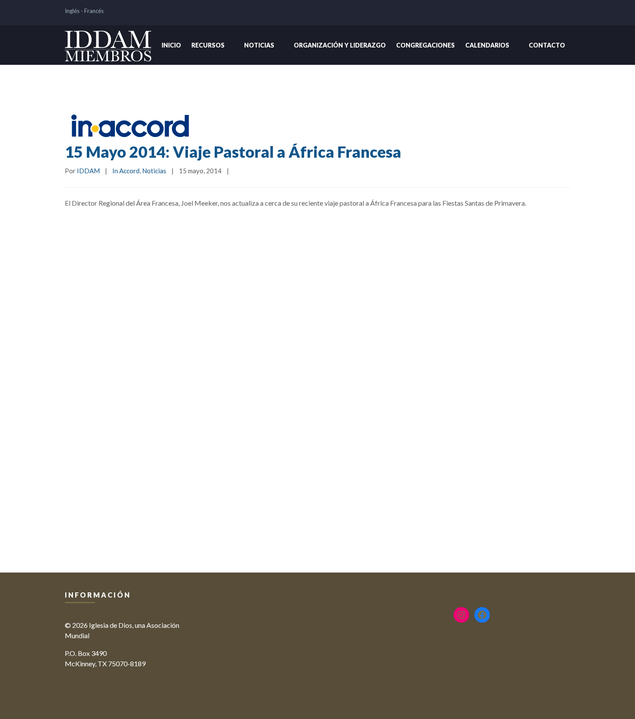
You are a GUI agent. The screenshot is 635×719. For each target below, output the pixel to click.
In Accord (126, 171)
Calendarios (487, 45)
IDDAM (88, 171)
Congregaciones (425, 45)
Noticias (259, 45)
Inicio (171, 45)
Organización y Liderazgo (340, 45)
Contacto (547, 45)
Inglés (72, 10)
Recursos (208, 45)
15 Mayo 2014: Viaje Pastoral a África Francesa (233, 151)
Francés (94, 10)
